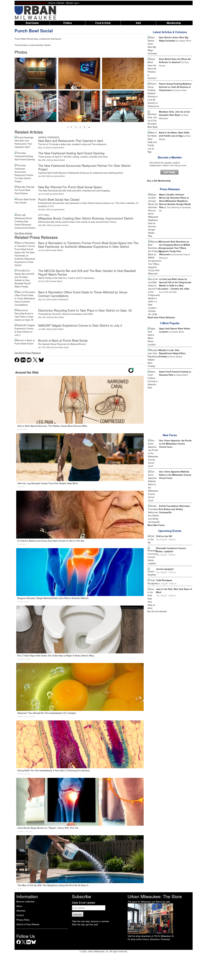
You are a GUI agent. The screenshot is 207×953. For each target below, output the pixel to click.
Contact (20, 915)
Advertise (20, 910)
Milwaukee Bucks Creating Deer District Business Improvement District (85, 218)
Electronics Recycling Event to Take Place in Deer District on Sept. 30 (85, 310)
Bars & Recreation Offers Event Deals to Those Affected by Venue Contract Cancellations (82, 294)
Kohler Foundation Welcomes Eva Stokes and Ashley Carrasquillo (174, 509)
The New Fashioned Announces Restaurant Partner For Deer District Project (84, 167)
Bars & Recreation (60, 299)
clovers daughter (165, 568)
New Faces (170, 435)
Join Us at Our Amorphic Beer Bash (31, 3)
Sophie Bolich (58, 147)
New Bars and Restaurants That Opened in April (70, 140)
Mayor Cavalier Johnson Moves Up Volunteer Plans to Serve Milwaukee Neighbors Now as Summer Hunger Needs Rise (175, 201)
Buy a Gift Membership (159, 180)
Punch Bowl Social (34, 30)
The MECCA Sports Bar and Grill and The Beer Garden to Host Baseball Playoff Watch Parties (87, 272)
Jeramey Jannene (61, 225)
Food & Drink (103, 23)
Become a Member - (57, 3)
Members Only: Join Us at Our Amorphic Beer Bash (174, 113)
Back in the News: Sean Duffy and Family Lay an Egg (174, 134)
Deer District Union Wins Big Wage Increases (173, 39)
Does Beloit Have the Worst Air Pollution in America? (175, 60)
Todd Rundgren (164, 580)
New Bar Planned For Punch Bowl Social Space (70, 187)
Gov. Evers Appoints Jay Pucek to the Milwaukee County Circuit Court (175, 443)
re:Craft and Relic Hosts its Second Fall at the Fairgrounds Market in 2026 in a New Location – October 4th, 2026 (175, 284)
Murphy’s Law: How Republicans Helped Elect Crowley (172, 353)
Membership (174, 23)
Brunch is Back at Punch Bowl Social (62, 340)
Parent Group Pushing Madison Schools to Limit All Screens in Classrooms (175, 87)
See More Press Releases (28, 352)
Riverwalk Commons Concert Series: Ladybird (171, 550)
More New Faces (156, 525)
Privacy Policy (23, 919)
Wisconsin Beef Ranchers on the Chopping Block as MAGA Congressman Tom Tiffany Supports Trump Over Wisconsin (174, 248)
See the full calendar (157, 611)
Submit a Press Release (27, 924)
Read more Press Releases (161, 317)
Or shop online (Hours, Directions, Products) (149, 939)
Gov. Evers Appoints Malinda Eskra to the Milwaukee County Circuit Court (175, 474)
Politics (67, 23)
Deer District (57, 250)
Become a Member (170, 157)
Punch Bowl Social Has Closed (58, 199)
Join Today (169, 172)
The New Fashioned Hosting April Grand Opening (71, 153)
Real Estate (32, 23)
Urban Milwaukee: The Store (155, 896)
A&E (138, 23)
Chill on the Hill (164, 536)
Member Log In (72, 3)
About (19, 906)
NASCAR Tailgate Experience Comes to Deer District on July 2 (80, 325)
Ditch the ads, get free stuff (85, 924)
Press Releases (170, 189)
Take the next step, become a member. (91, 921)
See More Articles (23, 233)
